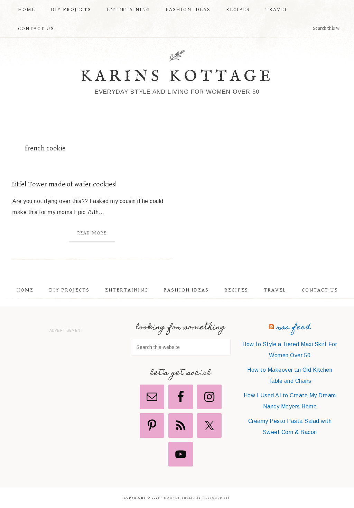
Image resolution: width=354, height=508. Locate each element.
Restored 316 (216, 498)
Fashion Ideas (186, 290)
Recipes (236, 290)
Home (25, 290)
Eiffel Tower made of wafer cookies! (64, 184)
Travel (275, 290)
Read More (91, 233)
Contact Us (320, 290)
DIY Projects (69, 290)
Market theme (179, 498)
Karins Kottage (177, 76)
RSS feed (294, 327)
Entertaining (126, 290)
